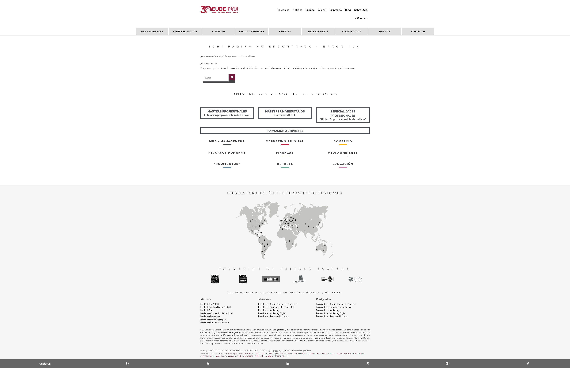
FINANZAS (285, 31)
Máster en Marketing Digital (213, 319)
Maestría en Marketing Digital (272, 313)
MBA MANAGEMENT (152, 31)
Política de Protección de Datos (289, 353)
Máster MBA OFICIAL (210, 304)
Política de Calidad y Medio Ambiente (338, 353)
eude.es (45, 363)
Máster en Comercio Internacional (216, 313)
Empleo (310, 10)
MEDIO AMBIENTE (318, 31)
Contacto (362, 18)
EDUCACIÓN (418, 31)
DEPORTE (384, 31)
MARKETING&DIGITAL (185, 31)
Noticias (297, 10)
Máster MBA (206, 310)
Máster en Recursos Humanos (214, 322)
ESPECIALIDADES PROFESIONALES (343, 115)
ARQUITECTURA (351, 31)
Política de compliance (265, 356)
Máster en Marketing (210, 316)
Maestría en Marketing (268, 310)
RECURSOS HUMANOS (252, 31)
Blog (348, 10)
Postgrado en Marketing (327, 310)
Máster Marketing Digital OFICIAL (216, 307)
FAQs (319, 353)
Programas (283, 10)
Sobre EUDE (361, 10)
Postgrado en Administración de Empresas (336, 304)
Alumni (322, 10)
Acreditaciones (310, 353)
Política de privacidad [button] (248, 353)
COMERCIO (218, 31)
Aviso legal (232, 353)
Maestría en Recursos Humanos (273, 316)
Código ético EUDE (245, 356)
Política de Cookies (267, 353)
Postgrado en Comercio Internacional (334, 307)
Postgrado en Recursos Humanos (332, 316)
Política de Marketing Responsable (221, 356)
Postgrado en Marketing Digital (331, 313)
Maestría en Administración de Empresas (277, 304)
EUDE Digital (282, 356)
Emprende (336, 10)
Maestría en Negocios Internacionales (276, 307)
